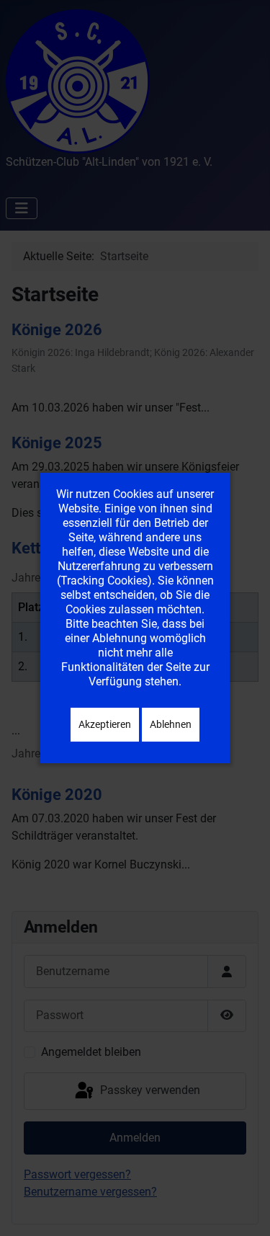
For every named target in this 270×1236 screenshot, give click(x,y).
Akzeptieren (104, 724)
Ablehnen (171, 724)
